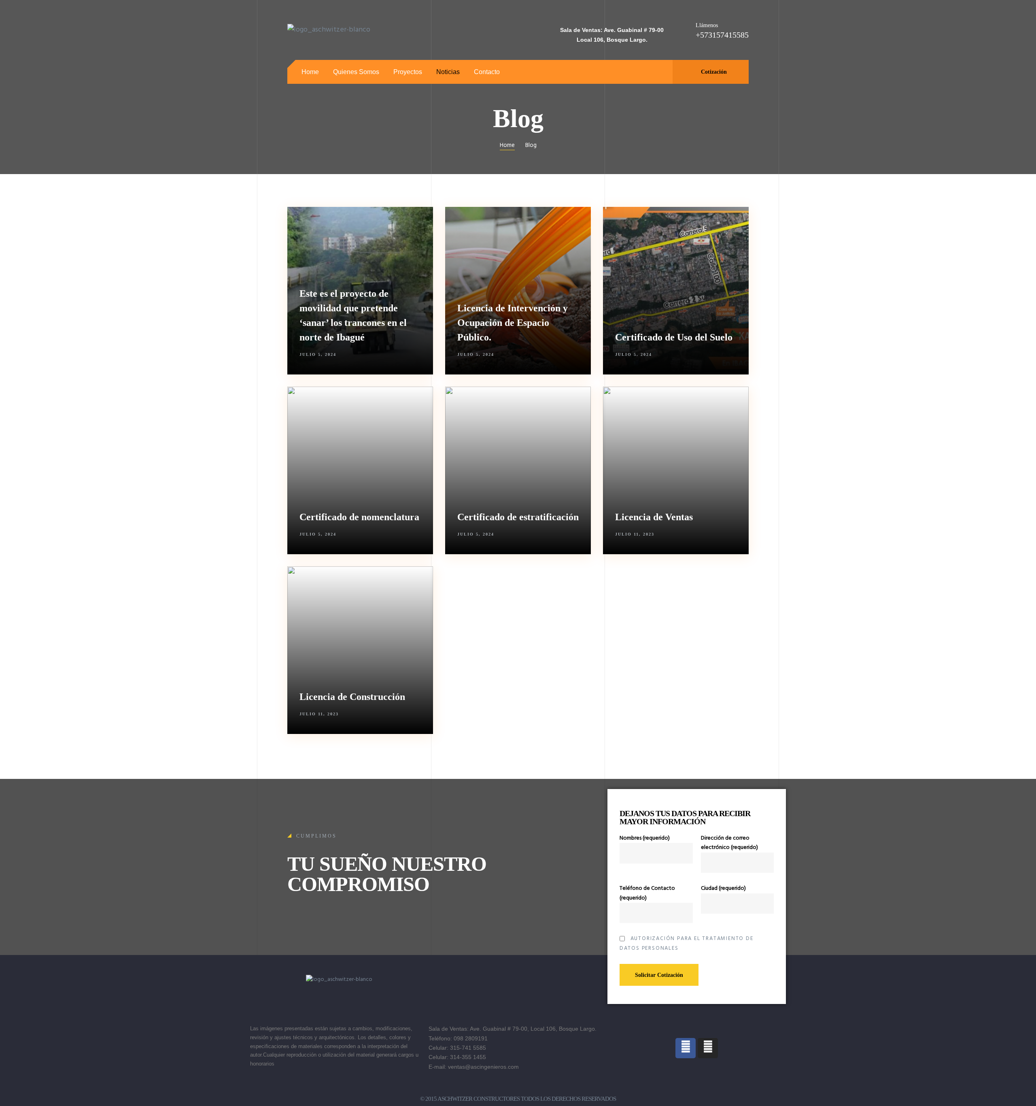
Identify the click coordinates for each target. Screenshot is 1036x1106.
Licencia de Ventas (654, 517)
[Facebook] (685, 1048)
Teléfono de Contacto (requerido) (647, 893)
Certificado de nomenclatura (359, 517)
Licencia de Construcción (352, 696)
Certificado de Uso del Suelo (673, 337)
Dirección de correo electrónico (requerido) (729, 843)
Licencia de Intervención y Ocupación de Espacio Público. (512, 322)
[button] (711, 72)
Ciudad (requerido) (723, 888)
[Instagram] (708, 1048)
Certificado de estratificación (518, 517)
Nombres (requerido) (645, 838)
